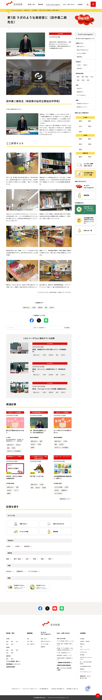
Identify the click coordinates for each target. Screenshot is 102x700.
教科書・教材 (31, 4)
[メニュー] (93, 4)
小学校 (65, 441)
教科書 (44, 487)
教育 (28, 638)
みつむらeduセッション (86, 671)
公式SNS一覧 (83, 652)
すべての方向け (58, 493)
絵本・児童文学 (31, 644)
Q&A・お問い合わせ (68, 4)
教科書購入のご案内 (71, 688)
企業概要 (82, 638)
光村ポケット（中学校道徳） (14, 451)
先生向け (52, 307)
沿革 (81, 646)
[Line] (46, 320)
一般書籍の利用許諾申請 (63, 662)
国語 (41, 441)
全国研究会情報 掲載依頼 (64, 665)
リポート (16, 490)
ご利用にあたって (15, 688)
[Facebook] (32, 320)
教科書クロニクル (82, 107)
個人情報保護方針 (44, 688)
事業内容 (82, 644)
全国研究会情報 (10, 666)
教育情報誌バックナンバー (13, 664)
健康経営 (82, 669)
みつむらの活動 (58, 487)
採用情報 (82, 654)
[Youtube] (54, 608)
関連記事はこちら (65, 499)
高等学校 (40, 307)
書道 (80, 156)
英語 (78, 80)
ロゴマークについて (85, 649)
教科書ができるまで (82, 103)
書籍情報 (40, 4)
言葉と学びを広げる (82, 50)
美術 (46, 307)
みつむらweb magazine (46, 633)
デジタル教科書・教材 (12, 661)
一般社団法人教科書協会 (56, 688)
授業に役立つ (27, 10)
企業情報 (80, 4)
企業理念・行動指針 (85, 641)
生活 (91, 76)
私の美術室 (34, 10)
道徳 (8, 448)
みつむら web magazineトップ (85, 38)
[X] (39, 320)
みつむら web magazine (53, 4)
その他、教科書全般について (64, 652)
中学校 (34, 307)
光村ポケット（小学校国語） (62, 447)
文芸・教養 (29, 641)
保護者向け (64, 490)
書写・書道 (85, 76)
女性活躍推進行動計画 (85, 666)
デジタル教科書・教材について (64, 641)
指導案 (32, 447)
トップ (7, 10)
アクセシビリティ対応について (29, 688)
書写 (89, 121)
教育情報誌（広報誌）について (64, 655)
